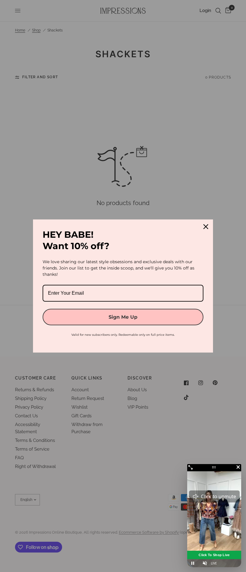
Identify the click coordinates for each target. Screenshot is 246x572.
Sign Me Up (123, 317)
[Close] (206, 226)
